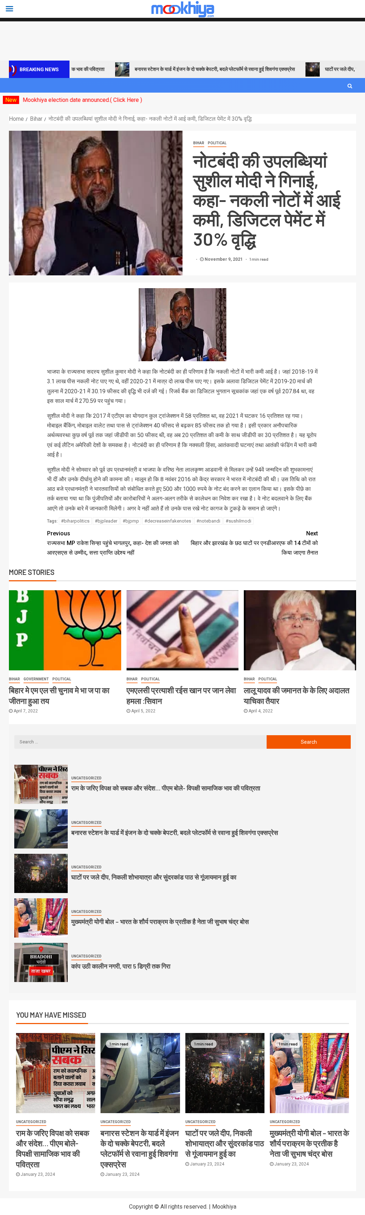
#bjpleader (106, 521)
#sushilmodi (238, 521)
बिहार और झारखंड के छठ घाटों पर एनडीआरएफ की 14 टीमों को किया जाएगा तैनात (254, 543)
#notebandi (208, 521)
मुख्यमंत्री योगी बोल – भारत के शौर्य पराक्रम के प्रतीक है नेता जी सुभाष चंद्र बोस (160, 921)
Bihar (198, 143)
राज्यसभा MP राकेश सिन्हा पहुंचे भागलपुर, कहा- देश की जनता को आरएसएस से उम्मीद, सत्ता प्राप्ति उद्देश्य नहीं (113, 543)
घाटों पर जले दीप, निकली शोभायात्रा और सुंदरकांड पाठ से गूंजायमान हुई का (153, 877)
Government (36, 679)
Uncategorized (86, 778)
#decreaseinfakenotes (167, 521)
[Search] (349, 86)
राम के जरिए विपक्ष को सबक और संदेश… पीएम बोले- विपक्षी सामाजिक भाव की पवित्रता (165, 788)
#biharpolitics (75, 521)
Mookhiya (224, 1206)
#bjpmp (131, 521)
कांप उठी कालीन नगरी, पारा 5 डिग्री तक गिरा (120, 966)
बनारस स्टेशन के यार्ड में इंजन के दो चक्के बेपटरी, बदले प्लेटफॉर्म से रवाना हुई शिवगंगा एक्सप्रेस (189, 69)
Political (217, 143)
